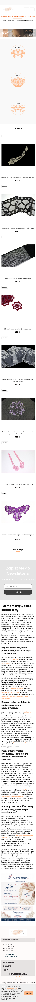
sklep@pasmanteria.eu (12, 956)
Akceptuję (29, 993)
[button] (18, 940)
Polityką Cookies (12, 988)
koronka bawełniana (21, 743)
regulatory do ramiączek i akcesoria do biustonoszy (15, 697)
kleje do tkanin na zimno (10, 692)
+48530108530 (9, 954)
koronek (15, 659)
